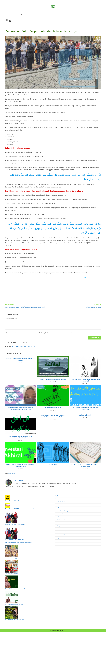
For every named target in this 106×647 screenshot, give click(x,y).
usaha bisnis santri (59, 544)
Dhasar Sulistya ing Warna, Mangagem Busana (16, 589)
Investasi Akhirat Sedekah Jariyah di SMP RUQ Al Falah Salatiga (20, 465)
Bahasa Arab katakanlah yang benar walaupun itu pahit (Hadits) (20, 437)
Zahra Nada (18, 480)
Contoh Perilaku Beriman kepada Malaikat (53, 379)
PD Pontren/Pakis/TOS (60, 514)
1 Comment (50, 487)
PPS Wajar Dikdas (59, 523)
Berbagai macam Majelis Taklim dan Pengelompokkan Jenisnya (20, 509)
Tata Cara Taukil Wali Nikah (11, 573)
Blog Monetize (58, 496)
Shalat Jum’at (53, 464)
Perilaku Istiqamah (85, 415)
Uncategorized (58, 538)
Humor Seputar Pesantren (61, 499)
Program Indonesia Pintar (61, 532)
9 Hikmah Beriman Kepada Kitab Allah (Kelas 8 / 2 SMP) (20, 359)
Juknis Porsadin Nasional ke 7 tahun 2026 (15, 539)
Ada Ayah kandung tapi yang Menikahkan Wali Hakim (18, 542)
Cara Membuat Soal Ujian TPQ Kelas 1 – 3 (15, 619)
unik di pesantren (59, 541)
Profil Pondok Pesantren (61, 529)
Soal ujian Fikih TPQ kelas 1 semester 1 (14, 604)
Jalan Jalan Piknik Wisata (61, 502)
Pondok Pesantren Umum (61, 520)
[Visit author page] (8, 482)
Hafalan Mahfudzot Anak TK (12, 501)
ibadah (9, 473)
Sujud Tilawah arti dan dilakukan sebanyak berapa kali (85, 408)
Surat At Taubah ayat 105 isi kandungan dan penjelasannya (85, 465)
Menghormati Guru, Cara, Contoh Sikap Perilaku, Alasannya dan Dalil (53, 416)
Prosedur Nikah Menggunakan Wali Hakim (15, 558)
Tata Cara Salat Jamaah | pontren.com (24, 346)
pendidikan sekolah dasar (35, 487)
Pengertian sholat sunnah (53, 408)
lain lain (57, 505)
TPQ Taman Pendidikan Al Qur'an (63, 535)
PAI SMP (13, 473)
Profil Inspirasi (58, 526)
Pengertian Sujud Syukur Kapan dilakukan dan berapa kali (85, 380)
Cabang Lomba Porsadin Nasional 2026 (15, 524)
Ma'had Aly (57, 508)
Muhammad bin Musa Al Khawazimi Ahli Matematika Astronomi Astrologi (20, 408)
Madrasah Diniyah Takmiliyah (62, 511)
